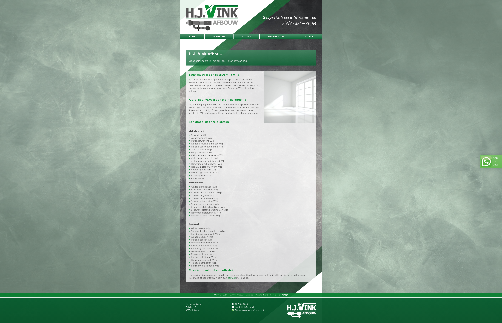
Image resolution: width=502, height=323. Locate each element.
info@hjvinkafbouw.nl (244, 307)
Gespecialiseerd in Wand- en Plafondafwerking (289, 20)
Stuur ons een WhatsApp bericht (249, 310)
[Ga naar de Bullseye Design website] (285, 295)
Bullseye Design (274, 295)
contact (232, 278)
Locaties (249, 295)
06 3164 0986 (241, 304)
